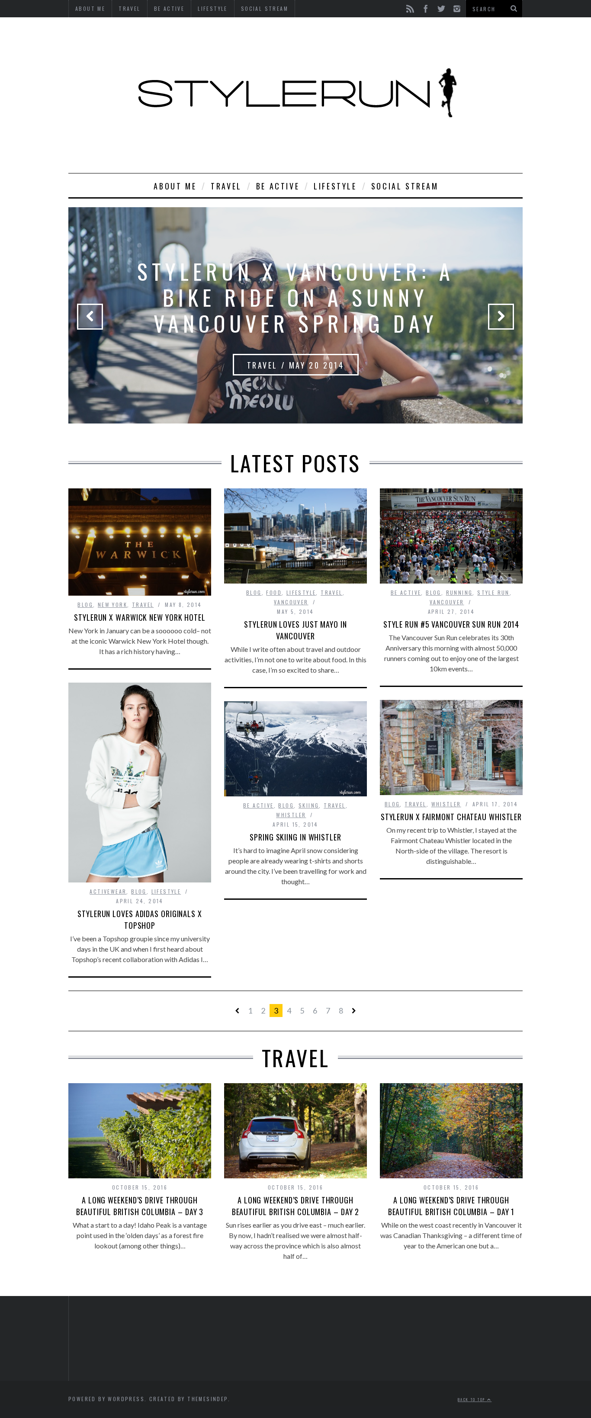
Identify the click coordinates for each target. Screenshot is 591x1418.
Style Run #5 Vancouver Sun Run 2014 (451, 624)
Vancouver (291, 602)
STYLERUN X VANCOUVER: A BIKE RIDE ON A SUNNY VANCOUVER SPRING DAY (295, 297)
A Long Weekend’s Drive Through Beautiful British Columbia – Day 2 (296, 1205)
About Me (175, 186)
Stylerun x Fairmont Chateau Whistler (451, 816)
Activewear (108, 891)
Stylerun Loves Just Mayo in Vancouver (295, 630)
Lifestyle (335, 186)
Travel (226, 186)
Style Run (493, 592)
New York (112, 604)
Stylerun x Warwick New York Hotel (140, 617)
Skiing (309, 805)
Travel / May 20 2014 (295, 365)
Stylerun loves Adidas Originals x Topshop (139, 919)
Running (459, 592)
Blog (85, 604)
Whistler (446, 804)
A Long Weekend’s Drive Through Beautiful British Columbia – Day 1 (451, 1205)
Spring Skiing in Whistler (295, 837)
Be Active (277, 186)
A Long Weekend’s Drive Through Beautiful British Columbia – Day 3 (140, 1205)
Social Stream (405, 186)
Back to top (472, 1399)
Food (274, 592)
